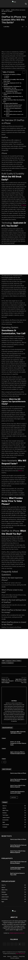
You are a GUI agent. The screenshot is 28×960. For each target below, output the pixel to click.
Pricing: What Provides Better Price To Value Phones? (13, 97)
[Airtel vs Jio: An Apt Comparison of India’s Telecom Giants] (5, 745)
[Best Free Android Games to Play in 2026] (5, 874)
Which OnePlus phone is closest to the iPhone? (14, 115)
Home (3, 10)
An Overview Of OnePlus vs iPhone (12, 74)
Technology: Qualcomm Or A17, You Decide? (12, 83)
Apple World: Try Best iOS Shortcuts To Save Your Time (20, 681)
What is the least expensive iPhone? (14, 105)
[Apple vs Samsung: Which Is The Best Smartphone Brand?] (5, 755)
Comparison (8, 660)
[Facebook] (8, 30)
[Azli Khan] (3, 26)
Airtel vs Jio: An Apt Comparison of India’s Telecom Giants (18, 743)
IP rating (23, 205)
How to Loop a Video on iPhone (18, 773)
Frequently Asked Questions (11, 103)
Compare (8, 10)
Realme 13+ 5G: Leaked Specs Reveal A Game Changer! (7, 681)
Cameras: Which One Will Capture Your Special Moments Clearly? (14, 90)
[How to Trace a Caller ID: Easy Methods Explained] (5, 787)
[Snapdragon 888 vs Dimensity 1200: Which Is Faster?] (5, 735)
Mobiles (19, 660)
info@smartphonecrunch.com (17, 933)
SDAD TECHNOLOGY (20, 953)
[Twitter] (11, 30)
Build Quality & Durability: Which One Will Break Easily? (14, 80)
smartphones (10, 662)
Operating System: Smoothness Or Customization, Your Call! (12, 87)
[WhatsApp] (18, 30)
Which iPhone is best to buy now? (13, 106)
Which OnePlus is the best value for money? (14, 112)
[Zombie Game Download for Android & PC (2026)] (5, 793)
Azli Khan (7, 26)
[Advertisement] (14, 259)
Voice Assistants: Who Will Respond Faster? (12, 93)
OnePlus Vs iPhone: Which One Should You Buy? (14, 100)
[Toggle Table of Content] (23, 72)
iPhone (7, 77)
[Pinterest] (15, 30)
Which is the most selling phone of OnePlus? (13, 109)
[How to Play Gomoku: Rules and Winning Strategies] (5, 780)
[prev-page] (3, 762)
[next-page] (5, 762)
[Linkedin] (12, 944)
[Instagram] (8, 944)
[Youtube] (23, 944)
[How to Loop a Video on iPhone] (5, 774)
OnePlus (7, 76)
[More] (22, 30)
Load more (13, 797)
